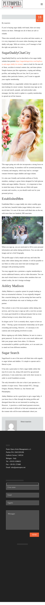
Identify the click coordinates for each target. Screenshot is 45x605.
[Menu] (41, 4)
